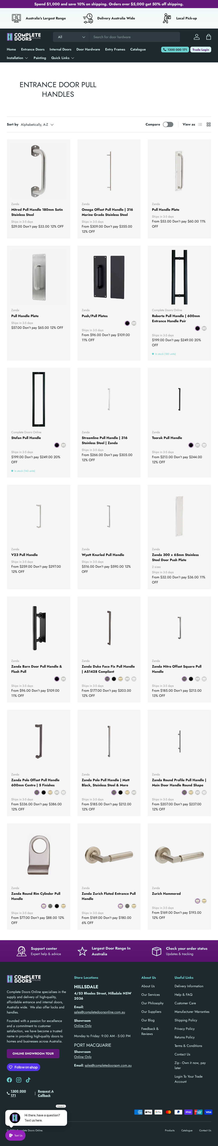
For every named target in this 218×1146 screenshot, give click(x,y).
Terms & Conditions (188, 1045)
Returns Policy (185, 1037)
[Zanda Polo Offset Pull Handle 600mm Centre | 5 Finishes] (38, 741)
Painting (40, 57)
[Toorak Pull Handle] (179, 399)
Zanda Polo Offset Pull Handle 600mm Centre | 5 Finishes (35, 783)
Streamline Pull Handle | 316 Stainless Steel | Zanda (105, 440)
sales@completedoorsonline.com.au (99, 1012)
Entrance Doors (32, 49)
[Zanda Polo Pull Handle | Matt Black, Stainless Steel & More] (109, 741)
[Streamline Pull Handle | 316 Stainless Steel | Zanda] (109, 399)
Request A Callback (46, 1093)
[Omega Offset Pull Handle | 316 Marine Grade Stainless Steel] (109, 171)
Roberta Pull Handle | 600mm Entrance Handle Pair (176, 318)
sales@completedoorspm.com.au (108, 1065)
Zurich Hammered (166, 893)
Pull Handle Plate (165, 209)
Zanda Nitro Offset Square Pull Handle (176, 669)
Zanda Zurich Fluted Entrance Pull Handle (109, 896)
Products (170, 1130)
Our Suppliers (151, 1011)
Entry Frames (115, 49)
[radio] (127, 323)
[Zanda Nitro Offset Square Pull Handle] (179, 628)
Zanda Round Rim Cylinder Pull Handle (35, 896)
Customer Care (185, 1003)
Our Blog (148, 1020)
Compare (153, 124)
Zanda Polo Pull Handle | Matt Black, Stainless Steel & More (105, 783)
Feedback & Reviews (150, 1031)
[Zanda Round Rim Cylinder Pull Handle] (38, 855)
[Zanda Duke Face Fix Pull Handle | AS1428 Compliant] (109, 628)
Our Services (150, 994)
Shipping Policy (186, 1020)
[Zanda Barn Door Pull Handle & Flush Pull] (38, 628)
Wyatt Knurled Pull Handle (103, 554)
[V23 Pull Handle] (38, 516)
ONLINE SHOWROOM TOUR (33, 1053)
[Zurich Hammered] (179, 855)
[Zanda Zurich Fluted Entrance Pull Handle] (109, 855)
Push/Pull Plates (95, 315)
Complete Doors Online (29, 1130)
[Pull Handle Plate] (179, 171)
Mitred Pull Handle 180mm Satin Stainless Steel (37, 212)
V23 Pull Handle (24, 554)
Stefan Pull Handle (26, 437)
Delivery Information (189, 986)
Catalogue (138, 49)
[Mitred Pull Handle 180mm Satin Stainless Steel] (38, 171)
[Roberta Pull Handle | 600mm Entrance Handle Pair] (179, 277)
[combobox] (116, 37)
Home (11, 49)
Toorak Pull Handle (167, 437)
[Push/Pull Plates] (109, 277)
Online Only (83, 1025)
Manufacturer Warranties (192, 1011)
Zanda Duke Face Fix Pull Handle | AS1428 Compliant (108, 669)
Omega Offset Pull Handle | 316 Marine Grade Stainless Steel (107, 212)
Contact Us (182, 1054)
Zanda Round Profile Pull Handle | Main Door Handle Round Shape (179, 783)
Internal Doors (60, 49)
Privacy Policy (185, 1028)
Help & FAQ (183, 994)
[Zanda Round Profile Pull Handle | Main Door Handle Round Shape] (179, 741)
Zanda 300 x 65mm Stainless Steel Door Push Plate (175, 557)
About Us (148, 986)
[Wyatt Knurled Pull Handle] (109, 516)
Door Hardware (88, 49)
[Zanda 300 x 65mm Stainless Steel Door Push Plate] (179, 516)
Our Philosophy (152, 1003)
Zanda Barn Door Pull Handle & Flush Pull (36, 669)
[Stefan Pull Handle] (38, 399)
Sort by (12, 124)
